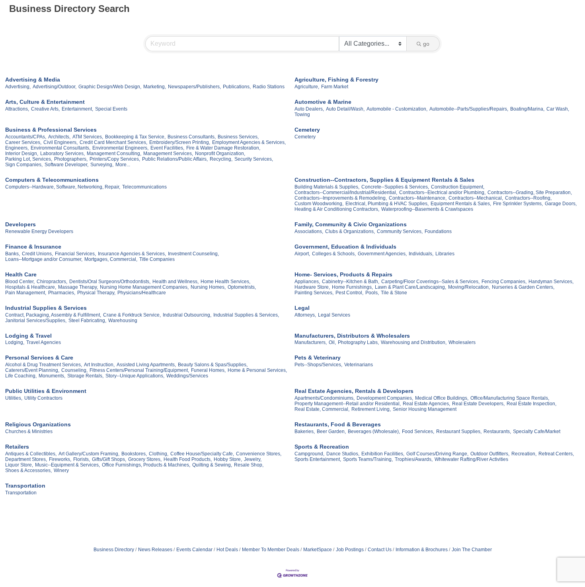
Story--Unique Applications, (134, 376)
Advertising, (18, 86)
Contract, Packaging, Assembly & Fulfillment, (53, 315)
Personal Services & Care (39, 357)
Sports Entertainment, (317, 459)
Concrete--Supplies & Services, (395, 187)
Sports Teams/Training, (368, 459)
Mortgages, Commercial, (110, 259)
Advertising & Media (32, 79)
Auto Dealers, (309, 109)
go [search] (426, 44)
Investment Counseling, (193, 254)
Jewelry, (252, 459)
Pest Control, (349, 292)
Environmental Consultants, (60, 148)
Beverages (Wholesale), (374, 431)
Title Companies (157, 259)
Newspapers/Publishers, (194, 86)
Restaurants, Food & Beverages (337, 424)
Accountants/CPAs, (25, 137)
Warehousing (122, 320)
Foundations (438, 231)
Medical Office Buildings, (441, 398)
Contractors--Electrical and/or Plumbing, (442, 192)
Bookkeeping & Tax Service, (135, 137)
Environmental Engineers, (120, 148)
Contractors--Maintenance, (418, 198)
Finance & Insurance (33, 246)
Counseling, (74, 370)
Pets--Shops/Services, (318, 364)
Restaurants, (497, 431)
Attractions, (17, 109)
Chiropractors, (52, 281)
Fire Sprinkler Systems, (518, 203)
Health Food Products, (188, 459)
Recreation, (523, 454)
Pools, (372, 292)
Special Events (111, 109)
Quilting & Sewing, (212, 465)
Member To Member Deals (270, 549)
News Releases (155, 549)
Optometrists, (242, 287)
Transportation (25, 485)
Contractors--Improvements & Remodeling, (340, 198)
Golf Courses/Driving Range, (437, 454)
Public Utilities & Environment (45, 391)
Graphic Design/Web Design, (109, 86)
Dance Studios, (342, 454)
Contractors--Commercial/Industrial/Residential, (345, 192)
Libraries (444, 254)
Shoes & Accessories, (28, 470)
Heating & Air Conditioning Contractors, (336, 209)
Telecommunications (144, 187)
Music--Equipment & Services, (67, 465)
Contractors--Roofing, (528, 198)
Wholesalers (462, 342)
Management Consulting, (114, 153)
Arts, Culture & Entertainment (45, 102)
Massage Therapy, (78, 287)
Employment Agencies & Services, (249, 142)
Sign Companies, (24, 164)
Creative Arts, (45, 109)
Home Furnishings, (352, 287)
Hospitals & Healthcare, (30, 287)
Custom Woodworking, (318, 203)
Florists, (81, 459)
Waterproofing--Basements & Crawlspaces (427, 209)
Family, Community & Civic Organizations (350, 224)
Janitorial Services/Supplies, (35, 320)
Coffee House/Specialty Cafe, (202, 454)
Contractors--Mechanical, (475, 198)
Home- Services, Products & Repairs (343, 274)
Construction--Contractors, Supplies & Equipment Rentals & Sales (384, 180)
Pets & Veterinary (317, 357)
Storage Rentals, (85, 376)
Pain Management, (25, 292)
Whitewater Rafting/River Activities (471, 459)
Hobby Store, (228, 459)
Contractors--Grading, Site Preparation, (530, 192)
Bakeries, (304, 431)
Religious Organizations (38, 424)
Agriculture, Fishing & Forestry (336, 79)
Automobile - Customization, (397, 109)
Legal (302, 308)
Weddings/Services (187, 376)
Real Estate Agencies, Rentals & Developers (353, 391)
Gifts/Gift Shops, (109, 459)
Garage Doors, (561, 203)
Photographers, (71, 159)
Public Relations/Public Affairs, (175, 159)
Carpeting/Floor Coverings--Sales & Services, (430, 281)
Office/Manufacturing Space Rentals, (509, 398)
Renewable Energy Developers (39, 231)
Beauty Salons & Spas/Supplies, (213, 364)
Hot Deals (227, 549)
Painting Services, (313, 292)
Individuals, (421, 254)
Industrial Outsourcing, (187, 315)
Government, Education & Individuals (345, 246)
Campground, (309, 454)
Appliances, (307, 281)
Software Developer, (66, 164)
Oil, (332, 342)
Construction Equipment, (457, 187)
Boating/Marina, (527, 109)
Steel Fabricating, (87, 320)
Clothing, (158, 454)
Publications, (237, 86)
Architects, (59, 137)
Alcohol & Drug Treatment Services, (43, 364)
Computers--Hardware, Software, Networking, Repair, (62, 187)
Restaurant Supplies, (459, 431)
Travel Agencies (43, 342)
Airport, (302, 254)
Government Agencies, (382, 254)
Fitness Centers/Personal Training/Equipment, (139, 370)
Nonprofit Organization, (220, 153)
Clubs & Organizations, (350, 231)
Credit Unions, (37, 254)
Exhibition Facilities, (382, 454)
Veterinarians (358, 364)
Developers (20, 224)
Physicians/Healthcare (141, 292)
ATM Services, (87, 137)
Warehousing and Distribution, (414, 342)
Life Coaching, (21, 376)
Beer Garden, (331, 431)
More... (122, 164)
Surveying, (101, 164)
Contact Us (380, 549)
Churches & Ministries (29, 431)
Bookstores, (134, 454)
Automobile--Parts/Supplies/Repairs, (468, 109)
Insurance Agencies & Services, (132, 254)
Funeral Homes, (208, 370)
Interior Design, (21, 153)
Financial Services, (75, 254)
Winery (61, 470)
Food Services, (418, 431)
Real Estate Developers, (478, 403)
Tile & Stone (394, 292)
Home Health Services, (225, 281)
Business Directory (114, 549)
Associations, (308, 231)
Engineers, (17, 148)
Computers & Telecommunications (52, 180)
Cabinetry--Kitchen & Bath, (350, 281)
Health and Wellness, (175, 281)
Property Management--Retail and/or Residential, (347, 403)
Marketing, (154, 86)
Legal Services (334, 315)
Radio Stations (269, 86)
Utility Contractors (43, 398)
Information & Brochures (422, 549)
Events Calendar (194, 549)
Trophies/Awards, (414, 459)
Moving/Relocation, (469, 287)
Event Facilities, (167, 148)
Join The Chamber (472, 549)
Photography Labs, (358, 342)
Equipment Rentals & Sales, (461, 203)
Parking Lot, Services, (28, 159)
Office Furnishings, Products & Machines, (146, 465)
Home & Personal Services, (257, 370)
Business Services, (238, 137)
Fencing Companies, (504, 281)
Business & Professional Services (51, 129)
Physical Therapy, (96, 292)
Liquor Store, (19, 465)
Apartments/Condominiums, (324, 398)
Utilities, (13, 398)
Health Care (21, 274)
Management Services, (168, 153)
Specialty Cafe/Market (536, 431)
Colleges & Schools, (334, 254)
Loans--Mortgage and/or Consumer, (43, 259)
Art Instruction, (99, 364)
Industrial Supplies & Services (46, 308)
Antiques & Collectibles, (31, 454)
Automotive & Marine (322, 102)
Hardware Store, (312, 287)
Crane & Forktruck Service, (132, 315)
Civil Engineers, (60, 142)
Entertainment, (77, 109)
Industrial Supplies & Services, (246, 315)
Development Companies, (385, 398)
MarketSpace (317, 549)
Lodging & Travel (28, 335)
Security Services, (253, 159)
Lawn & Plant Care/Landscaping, (410, 287)
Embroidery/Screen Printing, (179, 142)
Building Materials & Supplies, (326, 187)
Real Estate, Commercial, (321, 409)
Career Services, (23, 142)
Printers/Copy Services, (115, 159)
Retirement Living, (371, 409)
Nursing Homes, (208, 287)
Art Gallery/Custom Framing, (88, 454)
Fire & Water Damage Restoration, (223, 148)
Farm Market (334, 86)
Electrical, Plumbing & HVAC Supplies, (387, 203)
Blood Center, (20, 281)
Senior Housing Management (424, 409)
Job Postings (350, 549)
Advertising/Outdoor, (54, 86)
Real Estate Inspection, (531, 403)
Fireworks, (60, 459)
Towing (302, 114)
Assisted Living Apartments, (146, 364)
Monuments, (52, 376)
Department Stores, (26, 459)
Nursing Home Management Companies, (144, 287)
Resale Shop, (248, 465)
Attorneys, (305, 315)
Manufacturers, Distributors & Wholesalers (352, 335)
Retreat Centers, (556, 454)
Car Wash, (557, 109)
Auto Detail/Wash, (345, 109)
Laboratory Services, (62, 153)
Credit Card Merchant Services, (113, 142)
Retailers (17, 446)
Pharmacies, (61, 292)
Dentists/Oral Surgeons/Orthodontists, (109, 281)
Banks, (12, 254)
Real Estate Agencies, (426, 403)
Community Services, (400, 231)
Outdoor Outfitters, (489, 454)
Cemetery (307, 129)
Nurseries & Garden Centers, (523, 287)
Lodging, (14, 342)
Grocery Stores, (145, 459)
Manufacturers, (310, 342)
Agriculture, (306, 86)
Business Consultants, (192, 137)
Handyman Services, (550, 281)
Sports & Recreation (321, 446)
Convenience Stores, (258, 454)
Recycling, (221, 159)
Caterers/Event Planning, (32, 370)
